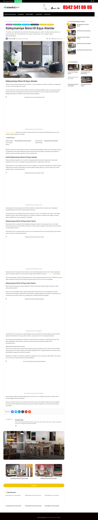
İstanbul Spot (11, 38)
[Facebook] (12, 411)
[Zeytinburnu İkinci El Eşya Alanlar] (72, 39)
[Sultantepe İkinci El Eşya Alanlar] (86, 67)
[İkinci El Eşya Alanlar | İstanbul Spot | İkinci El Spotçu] (11, 7)
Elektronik (39, 14)
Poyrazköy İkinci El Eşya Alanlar (22, 442)
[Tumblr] (22, 411)
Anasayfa (9, 21)
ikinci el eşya (50, 273)
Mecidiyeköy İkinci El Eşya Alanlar (33, 505)
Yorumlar (34, 485)
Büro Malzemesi (17, 24)
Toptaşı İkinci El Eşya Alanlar (51, 140)
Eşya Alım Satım (34, 24)
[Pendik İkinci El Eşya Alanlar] (72, 32)
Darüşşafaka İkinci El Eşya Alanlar (23, 140)
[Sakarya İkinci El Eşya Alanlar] (72, 45)
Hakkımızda (21, 14)
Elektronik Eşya (26, 24)
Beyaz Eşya (47, 14)
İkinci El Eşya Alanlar (10, 14)
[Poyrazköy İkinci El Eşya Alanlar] (33, 445)
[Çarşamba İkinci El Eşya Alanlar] (72, 52)
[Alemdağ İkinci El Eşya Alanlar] (53, 499)
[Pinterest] (26, 411)
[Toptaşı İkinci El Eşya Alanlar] (39, 142)
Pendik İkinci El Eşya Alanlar (84, 30)
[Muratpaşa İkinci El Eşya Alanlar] (72, 26)
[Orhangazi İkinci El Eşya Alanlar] (14, 499)
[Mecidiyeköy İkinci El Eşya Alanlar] (34, 499)
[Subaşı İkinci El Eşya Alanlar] (86, 79)
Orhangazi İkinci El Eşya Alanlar (13, 505)
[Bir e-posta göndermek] (14, 38)
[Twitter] (15, 411)
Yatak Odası (50, 24)
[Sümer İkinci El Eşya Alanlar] (73, 67)
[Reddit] (29, 411)
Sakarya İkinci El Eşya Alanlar (84, 43)
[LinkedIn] (19, 411)
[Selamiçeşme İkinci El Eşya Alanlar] (73, 79)
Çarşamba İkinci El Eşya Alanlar (84, 50)
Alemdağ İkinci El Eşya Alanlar (52, 505)
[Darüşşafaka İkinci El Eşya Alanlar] (10, 142)
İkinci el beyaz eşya (10, 132)
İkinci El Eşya (14, 21)
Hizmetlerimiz (29, 14)
